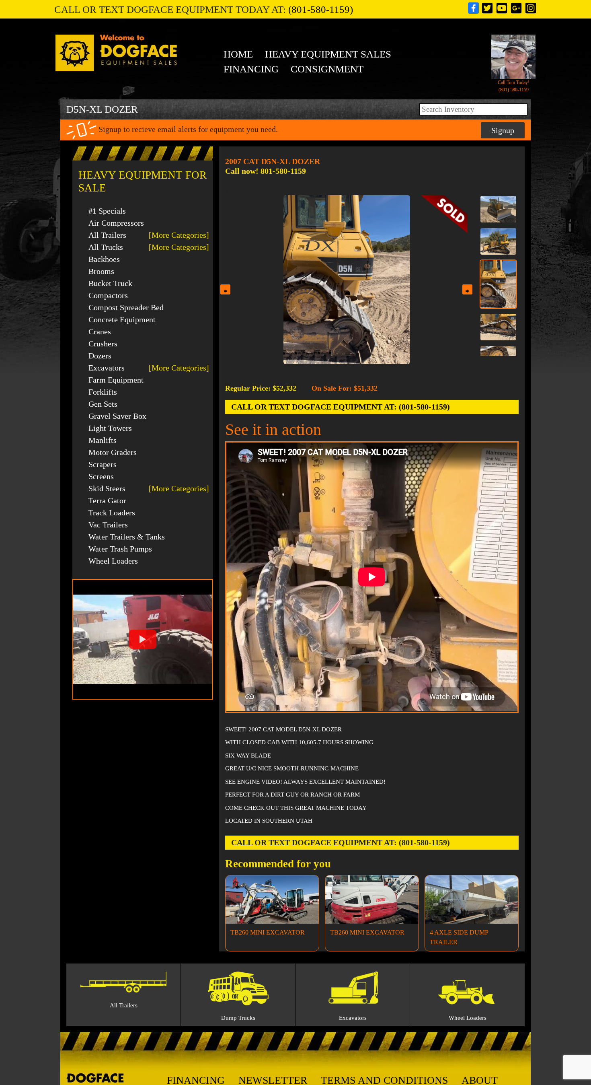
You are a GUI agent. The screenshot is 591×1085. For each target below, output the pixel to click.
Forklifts (102, 391)
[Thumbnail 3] (498, 284)
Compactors (108, 295)
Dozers (99, 355)
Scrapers (102, 464)
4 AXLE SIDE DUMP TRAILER (459, 937)
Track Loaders (111, 512)
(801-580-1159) (320, 9)
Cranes (99, 331)
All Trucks (105, 247)
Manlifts (102, 440)
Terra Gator (107, 500)
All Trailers (107, 235)
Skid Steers (106, 488)
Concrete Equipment (122, 319)
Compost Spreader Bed (126, 307)
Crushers (102, 343)
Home (238, 54)
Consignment (327, 69)
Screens (101, 476)
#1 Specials (107, 210)
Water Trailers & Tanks (126, 536)
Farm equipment (116, 379)
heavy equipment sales (328, 54)
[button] (142, 639)
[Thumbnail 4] (498, 327)
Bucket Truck (110, 283)
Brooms (101, 271)
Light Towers (110, 428)
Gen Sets (102, 403)
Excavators (106, 367)
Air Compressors (116, 222)
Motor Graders (112, 452)
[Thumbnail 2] (498, 241)
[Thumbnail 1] (498, 209)
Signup (502, 130)
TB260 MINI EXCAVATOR (267, 932)
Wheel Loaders (113, 560)
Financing (251, 69)
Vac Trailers (108, 524)
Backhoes (104, 259)
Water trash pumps (120, 548)
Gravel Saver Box (117, 416)
